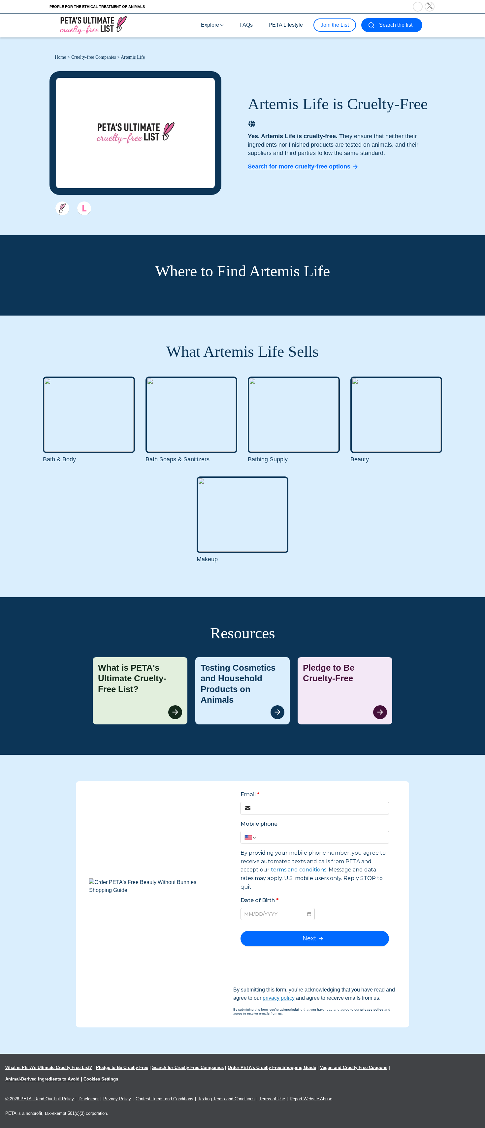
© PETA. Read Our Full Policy (39, 1098)
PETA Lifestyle (286, 25)
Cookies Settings (100, 1079)
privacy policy (279, 998)
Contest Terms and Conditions (164, 1098)
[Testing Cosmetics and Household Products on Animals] (242, 690)
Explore (210, 25)
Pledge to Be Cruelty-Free (122, 1067)
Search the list (395, 25)
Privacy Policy (117, 1098)
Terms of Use (272, 1098)
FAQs (246, 25)
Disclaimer (89, 1098)
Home (60, 57)
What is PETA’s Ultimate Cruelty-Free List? (48, 1067)
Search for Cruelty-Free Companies (188, 1067)
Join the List (335, 25)
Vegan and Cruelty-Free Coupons (353, 1067)
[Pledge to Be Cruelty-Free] (345, 690)
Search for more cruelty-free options (299, 166)
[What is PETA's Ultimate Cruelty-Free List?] (140, 690)
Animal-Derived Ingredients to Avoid (42, 1079)
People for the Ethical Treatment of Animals (97, 7)
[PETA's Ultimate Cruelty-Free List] (93, 25)
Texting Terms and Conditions (226, 1098)
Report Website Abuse (311, 1098)
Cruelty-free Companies (93, 57)
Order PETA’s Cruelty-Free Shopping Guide (272, 1067)
